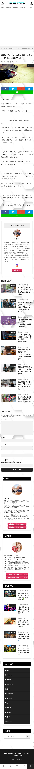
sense (13, 632)
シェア (10, 767)
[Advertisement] (17, 27)
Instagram (24, 767)
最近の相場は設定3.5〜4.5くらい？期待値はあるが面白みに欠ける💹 (23, 596)
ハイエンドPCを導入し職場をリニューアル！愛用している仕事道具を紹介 (25, 338)
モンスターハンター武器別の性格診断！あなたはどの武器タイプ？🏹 (23, 651)
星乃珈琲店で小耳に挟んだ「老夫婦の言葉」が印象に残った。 (25, 385)
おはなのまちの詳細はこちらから (16, 574)
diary (9, 707)
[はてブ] (29, 88)
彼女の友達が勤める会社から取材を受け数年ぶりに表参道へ (25, 399)
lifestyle (10, 698)
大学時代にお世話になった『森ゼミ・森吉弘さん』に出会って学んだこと (25, 290)
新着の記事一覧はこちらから (16, 524)
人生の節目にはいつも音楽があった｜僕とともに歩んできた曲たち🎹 (23, 610)
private (11, 48)
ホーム (3, 767)
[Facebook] (5, 88)
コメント (4, 419)
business (10, 703)
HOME (5, 48)
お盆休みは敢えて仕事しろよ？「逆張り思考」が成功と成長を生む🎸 (23, 623)
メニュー (17, 767)
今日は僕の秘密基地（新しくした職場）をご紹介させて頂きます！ (25, 370)
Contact (19, 753)
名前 (3, 437)
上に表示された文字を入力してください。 (12, 462)
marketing (10, 693)
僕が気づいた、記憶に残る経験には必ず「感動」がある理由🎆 (23, 637)
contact (10, 721)
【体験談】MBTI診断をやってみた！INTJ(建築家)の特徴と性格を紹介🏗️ (25, 323)
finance (9, 7)
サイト (3, 452)
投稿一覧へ (16, 270)
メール (3, 444)
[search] (28, 737)
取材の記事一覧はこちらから (16, 527)
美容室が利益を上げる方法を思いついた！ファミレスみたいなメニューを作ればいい (25, 354)
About (27, 753)
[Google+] (21, 88)
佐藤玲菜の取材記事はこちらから (16, 577)
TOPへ (30, 767)
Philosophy (9, 753)
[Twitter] (13, 88)
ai (3, 7)
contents (23, 7)
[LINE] (17, 92)
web (30, 7)
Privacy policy (17, 755)
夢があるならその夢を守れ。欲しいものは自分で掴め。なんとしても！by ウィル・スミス (25, 306)
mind (16, 7)
